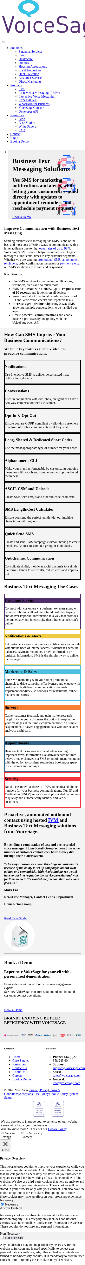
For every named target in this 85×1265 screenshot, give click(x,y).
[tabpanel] (42, 1220)
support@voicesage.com (69, 1068)
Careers (17, 1075)
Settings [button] (6, 1137)
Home (16, 1057)
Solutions (16, 48)
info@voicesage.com (66, 1083)
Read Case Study (15, 918)
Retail (22, 55)
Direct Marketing (30, 81)
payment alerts (69, 263)
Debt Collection (29, 74)
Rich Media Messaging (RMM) (39, 92)
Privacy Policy (38, 1090)
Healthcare (26, 59)
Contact (15, 134)
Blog (22, 119)
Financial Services (30, 51)
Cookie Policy (58, 1094)
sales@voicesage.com (67, 1075)
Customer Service (30, 77)
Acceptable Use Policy (34, 1094)
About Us (18, 1072)
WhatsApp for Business (34, 104)
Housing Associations (33, 66)
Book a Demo (19, 141)
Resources (17, 115)
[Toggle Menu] (3, 41)
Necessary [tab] (6, 1200)
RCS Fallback (28, 100)
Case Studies (27, 122)
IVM (53, 820)
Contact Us (19, 1068)
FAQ (22, 130)
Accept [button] (27, 1137)
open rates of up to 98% (54, 248)
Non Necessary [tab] (10, 1233)
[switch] (2, 1237)
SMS (22, 89)
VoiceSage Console (31, 107)
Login (14, 137)
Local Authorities (30, 70)
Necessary (11, 1133)
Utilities (24, 63)
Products (16, 85)
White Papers (27, 126)
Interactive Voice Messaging (37, 96)
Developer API (28, 111)
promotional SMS (49, 259)
